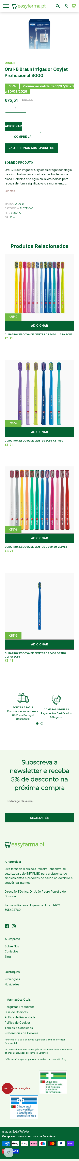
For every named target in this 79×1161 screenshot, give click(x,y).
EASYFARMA (21, 1131)
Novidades (12, 984)
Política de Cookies (18, 1022)
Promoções (12, 979)
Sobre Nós (12, 946)
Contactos (11, 951)
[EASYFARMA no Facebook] (7, 926)
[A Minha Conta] (66, 6)
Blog (8, 956)
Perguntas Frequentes (19, 1006)
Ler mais (10, 191)
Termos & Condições (19, 1028)
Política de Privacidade (20, 1017)
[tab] (37, 723)
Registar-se (39, 818)
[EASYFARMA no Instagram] (14, 926)
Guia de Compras (16, 1012)
